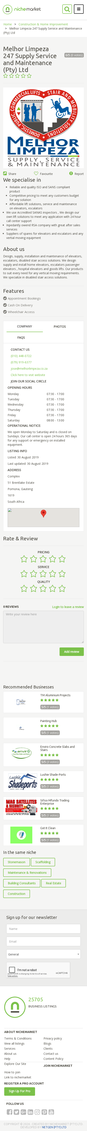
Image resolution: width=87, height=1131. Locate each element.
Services (9, 1049)
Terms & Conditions (18, 1038)
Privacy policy (53, 1038)
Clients (48, 1049)
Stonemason (16, 862)
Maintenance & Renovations (27, 873)
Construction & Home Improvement (43, 24)
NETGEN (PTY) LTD (54, 1127)
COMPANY (24, 326)
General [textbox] (13, 954)
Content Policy (53, 1059)
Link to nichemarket (17, 1077)
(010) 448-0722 (21, 356)
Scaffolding (42, 862)
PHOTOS (60, 326)
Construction (16, 894)
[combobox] (43, 954)
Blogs (47, 1043)
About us (10, 1054)
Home (7, 24)
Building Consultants (22, 883)
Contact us (51, 1054)
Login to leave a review (68, 607)
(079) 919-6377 (21, 362)
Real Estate (53, 883)
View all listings (14, 1043)
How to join (12, 1072)
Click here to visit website (28, 375)
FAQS (21, 337)
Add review (71, 652)
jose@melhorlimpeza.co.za (29, 369)
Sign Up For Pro (19, 1091)
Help (7, 1059)
